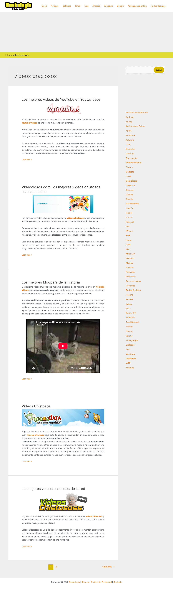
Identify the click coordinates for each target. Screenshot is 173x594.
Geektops (130, 185)
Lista (128, 244)
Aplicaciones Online (137, 6)
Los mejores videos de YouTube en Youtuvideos (61, 99)
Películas (130, 272)
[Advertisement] (86, 32)
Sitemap (85, 582)
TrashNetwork (132, 322)
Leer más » (27, 159)
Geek (44, 6)
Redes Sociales (158, 6)
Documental (131, 158)
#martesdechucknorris (137, 112)
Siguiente (108, 566)
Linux (77, 6)
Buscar (159, 70)
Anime (129, 121)
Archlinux (130, 135)
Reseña (129, 294)
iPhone (129, 231)
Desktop (130, 153)
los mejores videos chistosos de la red (53, 489)
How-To (130, 208)
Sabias (129, 304)
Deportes (130, 149)
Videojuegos (132, 340)
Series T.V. (131, 313)
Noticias (55, 6)
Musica (129, 263)
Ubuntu (129, 331)
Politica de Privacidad (101, 582)
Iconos (129, 217)
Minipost (130, 258)
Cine (128, 144)
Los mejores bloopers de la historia (51, 282)
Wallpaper (130, 345)
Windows (108, 6)
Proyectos (131, 276)
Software (67, 6)
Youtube (130, 367)
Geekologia (131, 181)
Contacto (117, 582)
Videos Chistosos (36, 406)
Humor (129, 213)
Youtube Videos (29, 123)
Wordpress (131, 358)
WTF (128, 363)
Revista (129, 299)
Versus (129, 336)
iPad (128, 226)
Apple (129, 130)
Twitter (129, 326)
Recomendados (133, 281)
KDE (128, 235)
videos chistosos (94, 516)
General (130, 190)
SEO (128, 308)
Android (96, 6)
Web (128, 349)
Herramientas (132, 203)
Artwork (130, 140)
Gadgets (130, 172)
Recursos (130, 285)
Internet (130, 222)
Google (120, 6)
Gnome (129, 194)
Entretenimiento (133, 162)
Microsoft (130, 253)
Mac (86, 6)
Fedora (129, 167)
